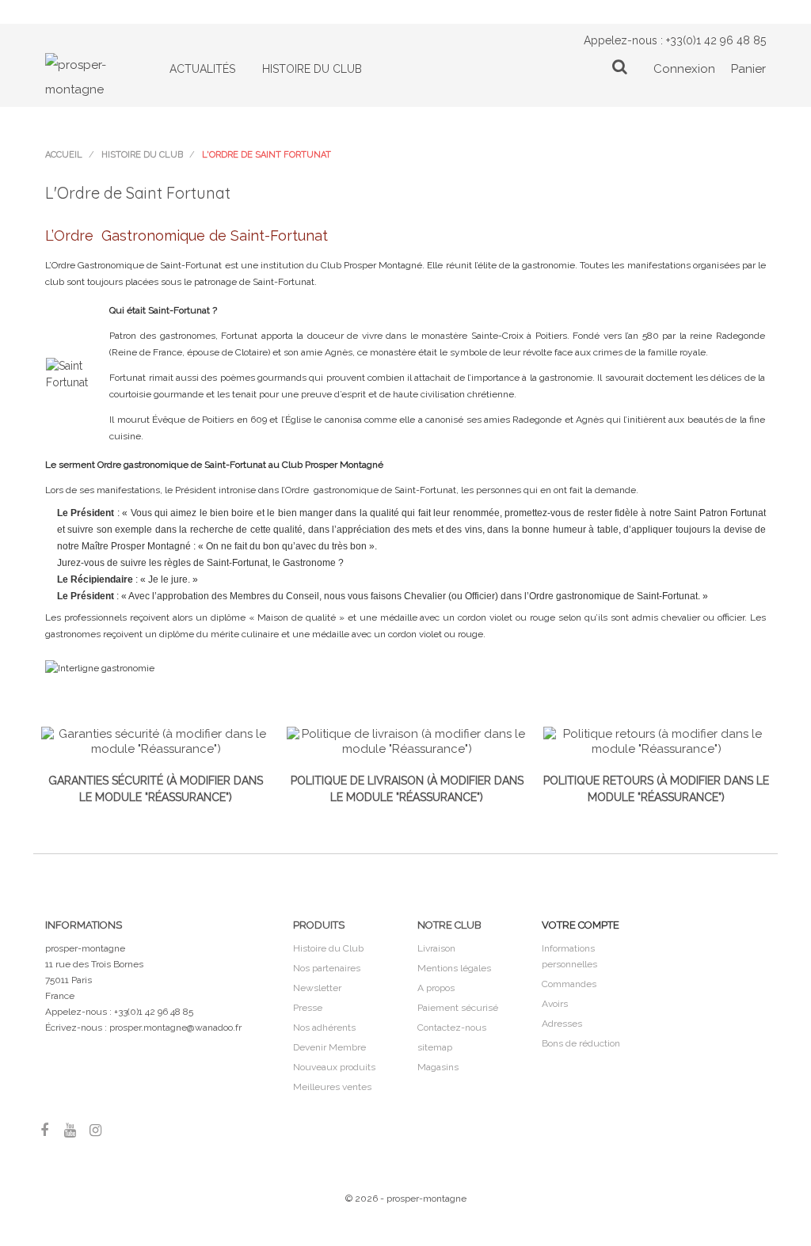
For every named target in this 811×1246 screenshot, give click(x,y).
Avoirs (555, 1003)
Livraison (436, 948)
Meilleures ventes (332, 1086)
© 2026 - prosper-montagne (405, 1198)
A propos (436, 987)
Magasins (438, 1067)
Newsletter (317, 987)
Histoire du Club (328, 948)
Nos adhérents (324, 1027)
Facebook (44, 1130)
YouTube (69, 1130)
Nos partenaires (326, 968)
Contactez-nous (451, 1027)
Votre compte (580, 925)
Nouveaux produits (334, 1067)
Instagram (95, 1130)
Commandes (569, 984)
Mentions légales (454, 968)
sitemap (434, 1047)
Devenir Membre (329, 1047)
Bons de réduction (581, 1043)
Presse (307, 1007)
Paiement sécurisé (457, 1007)
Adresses (562, 1023)
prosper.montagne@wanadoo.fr (175, 1027)
